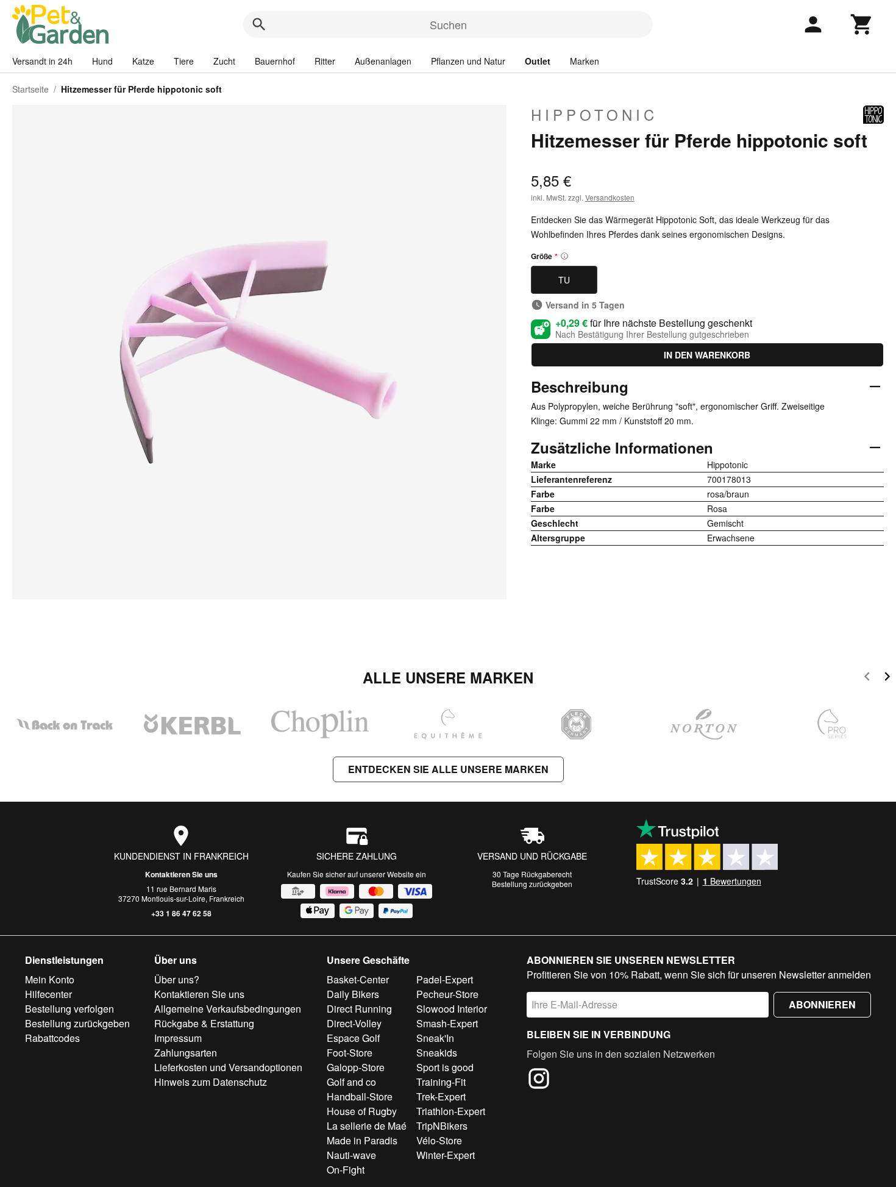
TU (564, 280)
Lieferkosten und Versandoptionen (228, 1067)
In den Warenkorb (707, 355)
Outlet (537, 61)
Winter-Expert (445, 1155)
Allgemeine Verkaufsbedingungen (227, 1009)
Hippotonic (594, 114)
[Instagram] (539, 1080)
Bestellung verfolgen (69, 1009)
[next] (887, 678)
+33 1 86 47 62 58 (181, 913)
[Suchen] (259, 24)
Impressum (178, 1038)
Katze (143, 61)
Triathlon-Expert (450, 1111)
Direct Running (359, 1009)
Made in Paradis (362, 1140)
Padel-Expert (444, 979)
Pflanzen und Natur (468, 61)
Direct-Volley (354, 1023)
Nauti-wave (351, 1155)
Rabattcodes (52, 1038)
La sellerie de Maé (367, 1126)
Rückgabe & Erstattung (204, 1023)
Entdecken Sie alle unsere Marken (448, 769)
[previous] (867, 678)
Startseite (30, 89)
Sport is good (445, 1067)
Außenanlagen (383, 61)
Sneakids (436, 1053)
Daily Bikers (353, 994)
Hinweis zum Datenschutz (210, 1082)
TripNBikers (442, 1126)
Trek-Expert (441, 1096)
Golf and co (351, 1082)
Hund (102, 61)
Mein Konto (49, 979)
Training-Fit (441, 1082)
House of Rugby (362, 1111)
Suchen (448, 24)
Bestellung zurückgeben (532, 884)
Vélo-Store (439, 1140)
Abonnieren (822, 1004)
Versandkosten (610, 197)
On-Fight (345, 1170)
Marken (584, 61)
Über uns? (176, 979)
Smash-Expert (447, 1023)
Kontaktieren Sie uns (181, 874)
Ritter (325, 61)
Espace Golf (353, 1038)
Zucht (224, 61)
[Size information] (564, 256)
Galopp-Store (356, 1067)
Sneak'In (435, 1038)
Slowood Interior (451, 1009)
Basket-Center (358, 979)
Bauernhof (275, 61)
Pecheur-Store (447, 994)
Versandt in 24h (42, 61)
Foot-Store (349, 1053)
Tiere (184, 61)
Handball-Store (360, 1096)
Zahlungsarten (185, 1053)
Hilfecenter (48, 994)
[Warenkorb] (862, 24)
